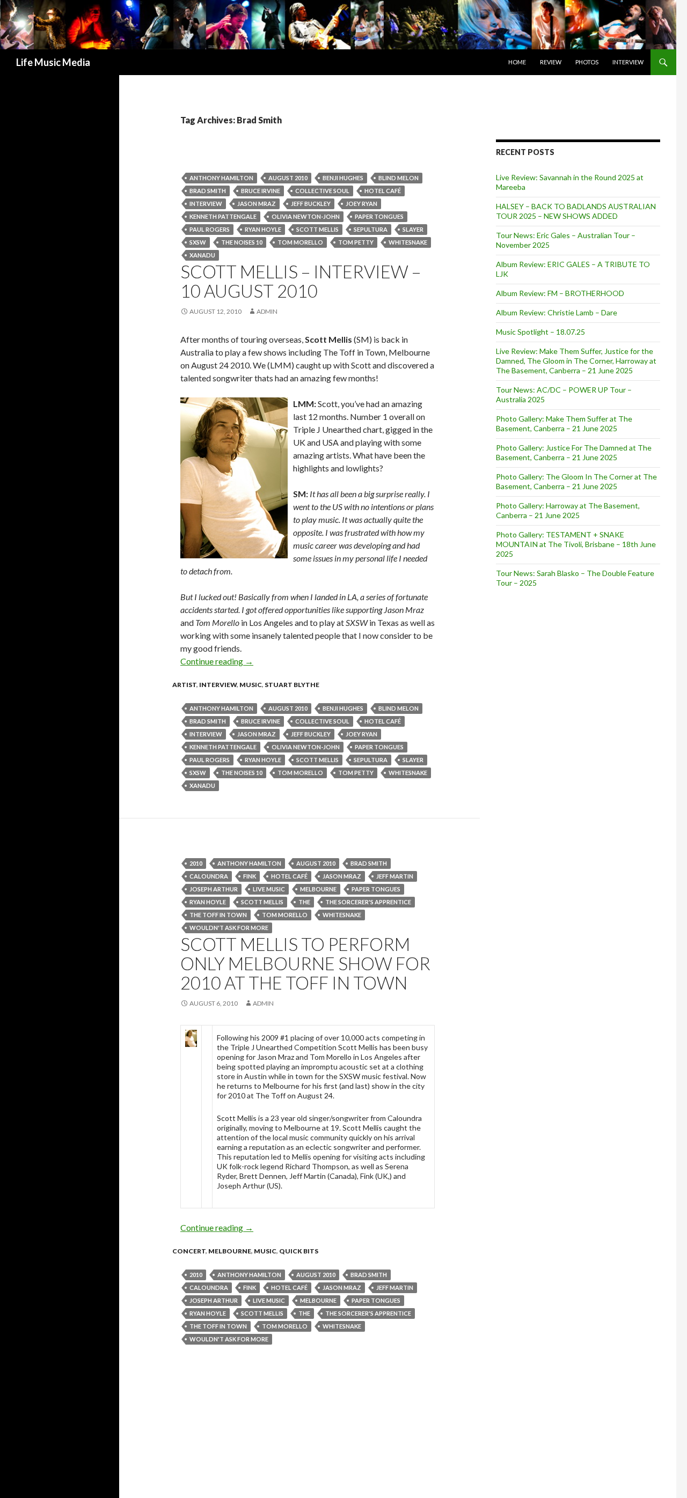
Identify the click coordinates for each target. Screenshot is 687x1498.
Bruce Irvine (260, 190)
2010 (195, 863)
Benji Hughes (343, 177)
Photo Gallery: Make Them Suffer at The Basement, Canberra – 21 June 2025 (564, 423)
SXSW (197, 242)
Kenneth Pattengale (223, 216)
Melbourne (318, 888)
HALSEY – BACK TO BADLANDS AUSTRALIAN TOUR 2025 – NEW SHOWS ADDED (576, 211)
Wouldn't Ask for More (228, 927)
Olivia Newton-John (306, 216)
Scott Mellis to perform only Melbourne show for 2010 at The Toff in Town (305, 963)
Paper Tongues (379, 216)
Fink (249, 876)
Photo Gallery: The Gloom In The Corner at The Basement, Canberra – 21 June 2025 (576, 481)
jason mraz (256, 203)
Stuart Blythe (292, 685)
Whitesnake (408, 242)
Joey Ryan (361, 203)
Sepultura (371, 229)
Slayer (413, 229)
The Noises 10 (241, 242)
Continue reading (216, 661)
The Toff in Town (218, 914)
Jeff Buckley (311, 203)
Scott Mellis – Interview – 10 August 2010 (300, 281)
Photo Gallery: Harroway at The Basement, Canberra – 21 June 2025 (568, 510)
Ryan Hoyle (263, 229)
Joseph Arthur (213, 888)
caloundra (208, 876)
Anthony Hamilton (221, 177)
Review (550, 61)
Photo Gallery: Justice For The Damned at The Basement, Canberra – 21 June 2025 (574, 452)
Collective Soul (322, 190)
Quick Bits (298, 1251)
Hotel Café (382, 190)
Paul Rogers (209, 229)
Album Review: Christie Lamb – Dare (556, 312)
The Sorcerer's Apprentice (368, 901)
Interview (628, 61)
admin (267, 311)
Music (250, 685)
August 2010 (288, 177)
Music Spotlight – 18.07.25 (540, 331)
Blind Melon (398, 177)
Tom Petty (356, 242)
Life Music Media (53, 62)
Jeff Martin (394, 876)
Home (517, 61)
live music (269, 888)
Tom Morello (300, 242)
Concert (189, 1251)
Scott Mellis (317, 229)
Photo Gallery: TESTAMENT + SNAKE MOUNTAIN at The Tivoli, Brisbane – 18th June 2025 (576, 544)
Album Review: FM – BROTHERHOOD (560, 293)
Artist (184, 685)
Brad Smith (207, 190)
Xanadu (202, 255)
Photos (586, 61)
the (304, 901)
